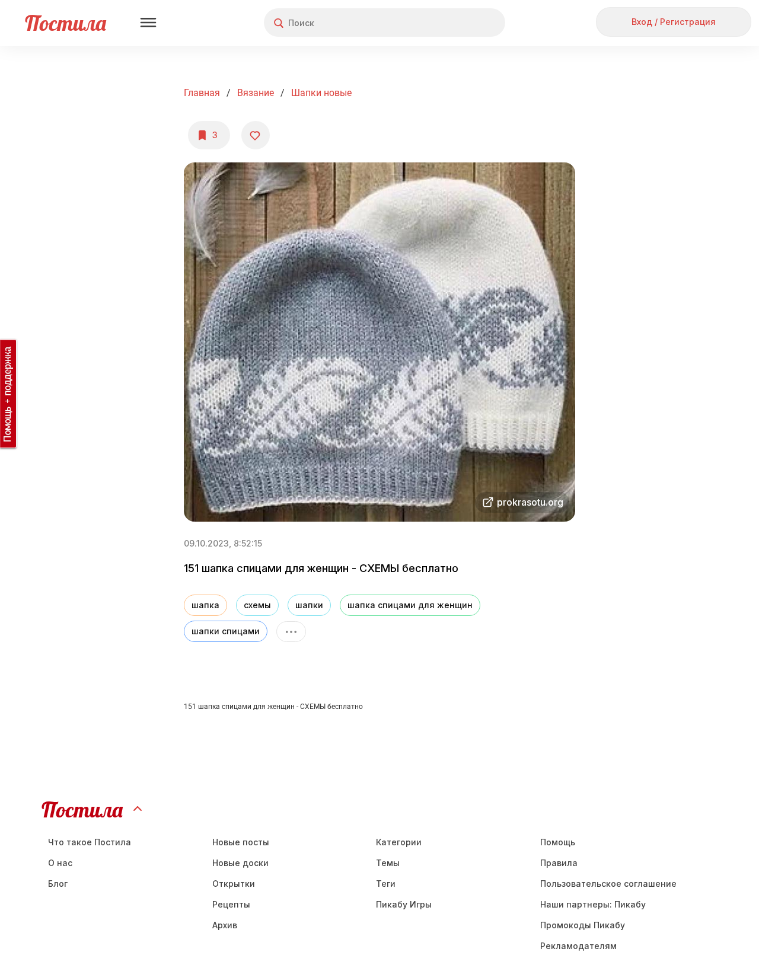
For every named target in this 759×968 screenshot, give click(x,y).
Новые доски (240, 863)
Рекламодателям (578, 946)
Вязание (255, 92)
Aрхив (224, 925)
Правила (559, 863)
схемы (257, 605)
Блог (58, 883)
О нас (60, 863)
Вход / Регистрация (674, 22)
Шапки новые (321, 92)
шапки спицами (226, 631)
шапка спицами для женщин (410, 605)
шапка (205, 605)
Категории (399, 842)
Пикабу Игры (404, 904)
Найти (451, 23)
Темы (388, 863)
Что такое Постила (89, 842)
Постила (65, 22)
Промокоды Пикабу (582, 925)
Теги (386, 883)
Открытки (233, 883)
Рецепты (231, 904)
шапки (309, 605)
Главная (202, 92)
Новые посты (240, 842)
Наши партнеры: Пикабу (593, 904)
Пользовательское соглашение (608, 883)
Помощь (557, 842)
